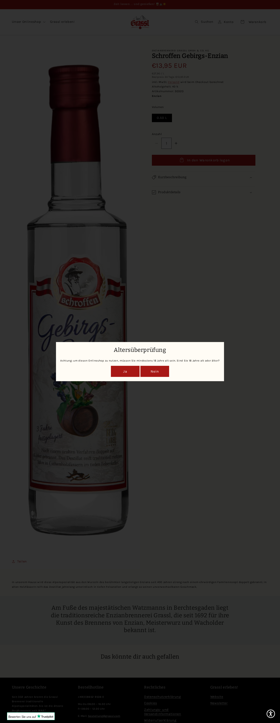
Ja (125, 371)
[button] (271, 714)
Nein (155, 371)
